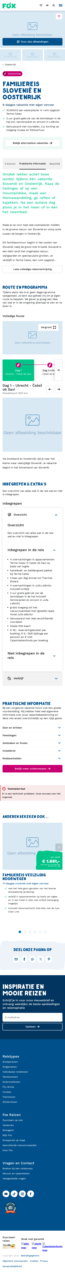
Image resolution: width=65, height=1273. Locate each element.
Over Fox (8, 1150)
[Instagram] (22, 1193)
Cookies (34, 1261)
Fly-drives (8, 1086)
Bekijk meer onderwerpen (30, 768)
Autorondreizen (11, 1081)
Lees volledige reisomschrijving (32, 269)
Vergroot (46, 327)
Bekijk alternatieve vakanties (30, 143)
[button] (32, 515)
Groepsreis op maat (14, 1140)
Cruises (7, 1092)
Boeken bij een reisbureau (18, 1168)
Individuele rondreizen (15, 1071)
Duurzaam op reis (13, 1120)
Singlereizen (10, 1066)
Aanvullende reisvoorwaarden (20, 1145)
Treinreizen (9, 1097)
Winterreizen (10, 1102)
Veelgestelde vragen (14, 1178)
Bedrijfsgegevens (30, 1255)
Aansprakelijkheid (12, 1266)
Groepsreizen (10, 1061)
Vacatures (8, 1125)
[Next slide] (58, 370)
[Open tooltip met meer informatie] (59, 866)
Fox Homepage (9, 5)
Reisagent (8, 1130)
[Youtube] (6, 1193)
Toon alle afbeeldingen (34, 41)
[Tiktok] (14, 1193)
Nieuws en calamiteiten (16, 1173)
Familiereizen (10, 1076)
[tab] (32, 550)
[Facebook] (30, 1193)
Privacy (44, 1261)
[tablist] (32, 846)
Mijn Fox (7, 1135)
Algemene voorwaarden (15, 1261)
